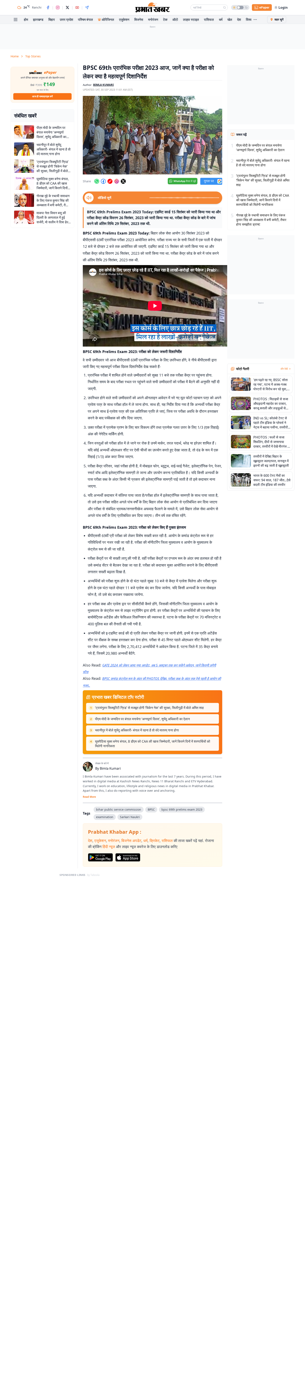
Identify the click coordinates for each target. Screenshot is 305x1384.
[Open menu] (15, 19)
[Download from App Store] (127, 857)
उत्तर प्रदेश (66, 19)
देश (239, 19)
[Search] (224, 7)
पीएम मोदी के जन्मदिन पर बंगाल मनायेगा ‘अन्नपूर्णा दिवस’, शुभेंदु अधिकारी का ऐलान (142, 719)
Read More (89, 797)
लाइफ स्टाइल (191, 19)
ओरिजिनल (108, 19)
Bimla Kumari (110, 768)
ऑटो (175, 19)
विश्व (248, 19)
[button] (152, 135)
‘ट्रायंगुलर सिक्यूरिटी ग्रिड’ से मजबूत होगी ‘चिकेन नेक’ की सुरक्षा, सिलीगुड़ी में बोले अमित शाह (149, 707)
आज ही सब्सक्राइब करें (42, 96)
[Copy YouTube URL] (109, 181)
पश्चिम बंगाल (85, 19)
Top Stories (33, 56)
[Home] (152, 7)
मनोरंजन (153, 19)
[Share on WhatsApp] (96, 181)
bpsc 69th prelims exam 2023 (181, 809)
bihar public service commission (118, 809)
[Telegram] (87, 7)
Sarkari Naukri (130, 817)
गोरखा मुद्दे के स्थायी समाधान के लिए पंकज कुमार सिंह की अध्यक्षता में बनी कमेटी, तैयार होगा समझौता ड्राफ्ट (261, 220)
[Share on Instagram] (116, 181)
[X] (67, 7)
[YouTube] (77, 7)
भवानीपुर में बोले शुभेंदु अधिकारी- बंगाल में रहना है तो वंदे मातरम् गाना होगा (137, 730)
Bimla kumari (103, 85)
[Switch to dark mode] (240, 7)
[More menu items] (255, 19)
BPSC (151, 809)
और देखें (284, 368)
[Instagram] (58, 7)
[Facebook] (48, 7)
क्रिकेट (155, 840)
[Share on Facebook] (103, 181)
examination (104, 817)
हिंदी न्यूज (108, 846)
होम (26, 19)
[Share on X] (123, 181)
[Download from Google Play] (100, 857)
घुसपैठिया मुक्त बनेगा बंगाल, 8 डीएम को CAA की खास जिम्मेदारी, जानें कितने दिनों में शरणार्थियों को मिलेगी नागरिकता (152, 743)
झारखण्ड (38, 19)
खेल (229, 19)
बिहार (51, 19)
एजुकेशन (124, 19)
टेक (165, 19)
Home (15, 56)
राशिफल (209, 19)
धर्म (220, 19)
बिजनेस (138, 19)
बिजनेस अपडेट (131, 840)
